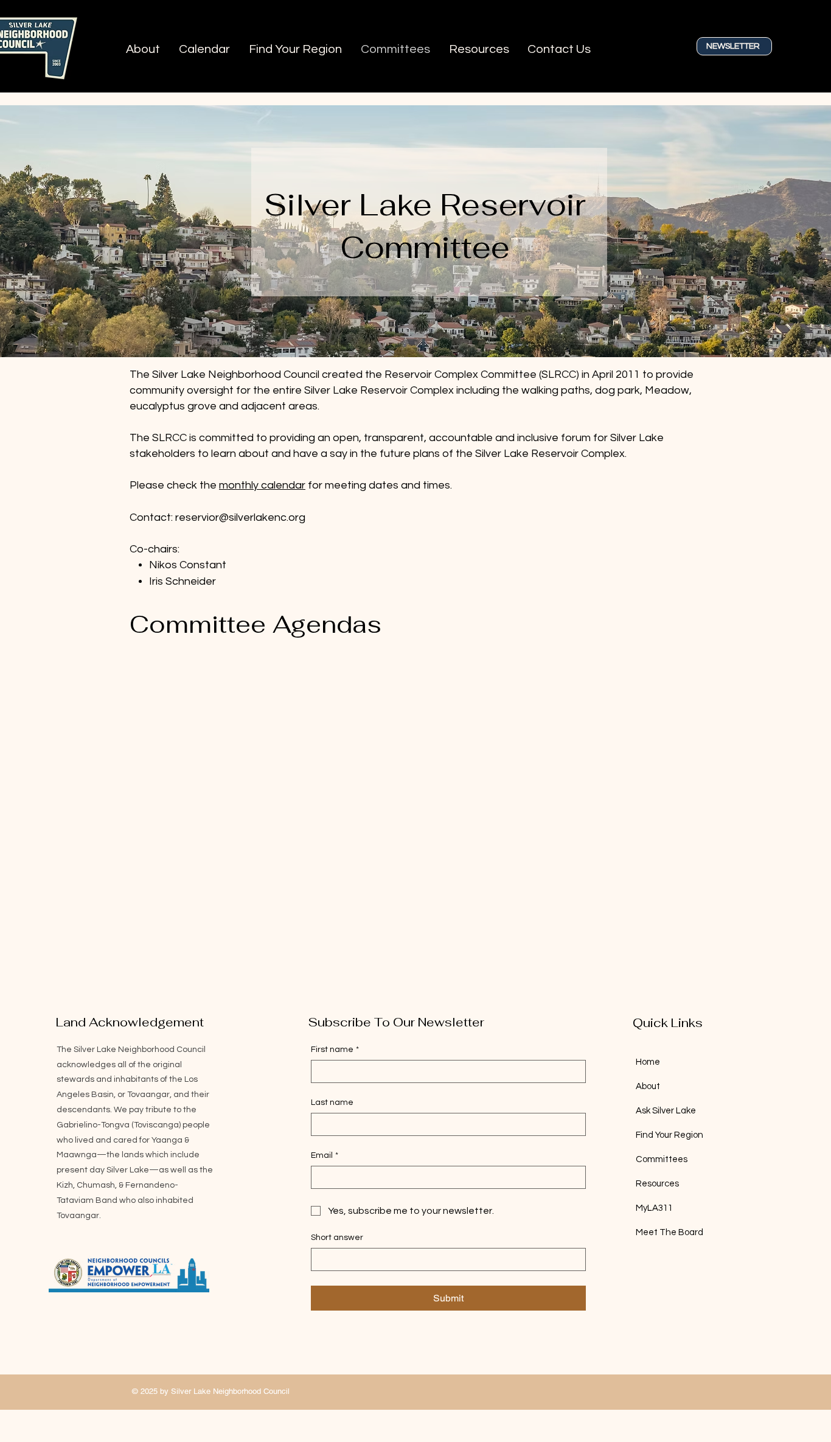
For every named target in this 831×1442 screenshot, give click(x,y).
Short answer (337, 1237)
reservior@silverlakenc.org (240, 517)
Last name (332, 1102)
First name (335, 1049)
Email (324, 1155)
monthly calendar (262, 485)
